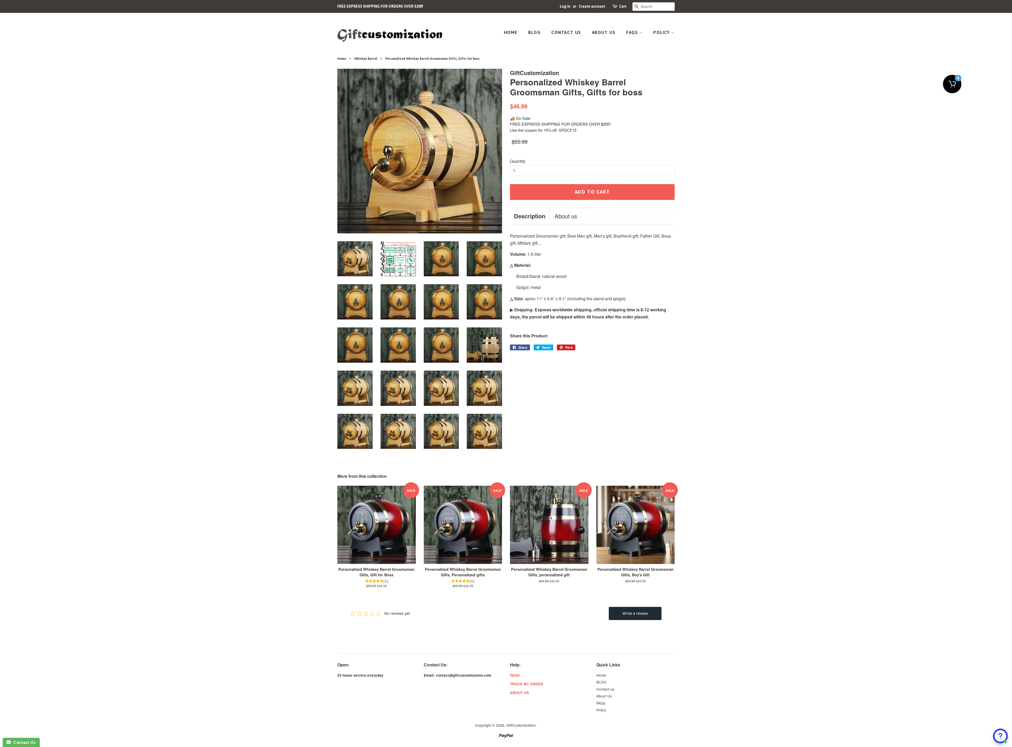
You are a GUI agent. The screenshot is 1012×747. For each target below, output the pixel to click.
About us (565, 216)
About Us (604, 32)
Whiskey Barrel (365, 59)
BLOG (534, 32)
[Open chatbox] (1000, 736)
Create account (592, 6)
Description (529, 216)
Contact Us (23, 742)
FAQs (632, 32)
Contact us (566, 32)
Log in (565, 6)
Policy (662, 32)
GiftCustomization (521, 725)
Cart (622, 6)
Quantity (518, 161)
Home (510, 32)
